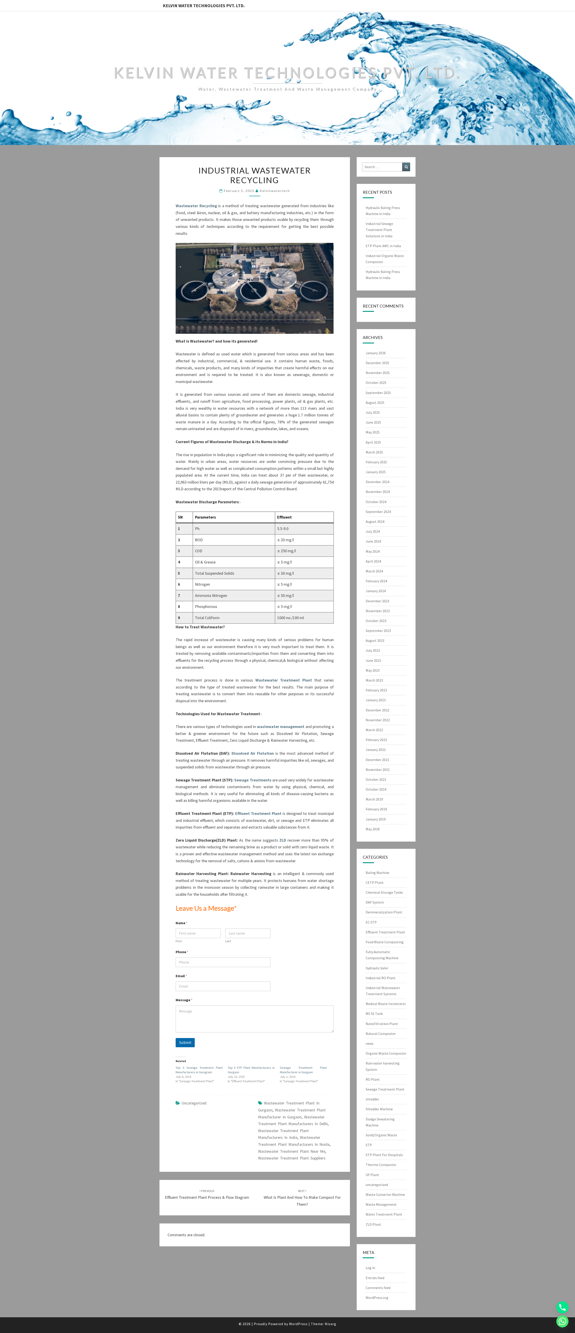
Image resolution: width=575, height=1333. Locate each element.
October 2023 (376, 620)
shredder (372, 1099)
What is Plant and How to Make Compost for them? (302, 1198)
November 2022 (378, 720)
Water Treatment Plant (384, 1214)
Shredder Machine (379, 1109)
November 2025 (378, 372)
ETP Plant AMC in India (383, 246)
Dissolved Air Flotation (253, 753)
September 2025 (378, 392)
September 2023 (378, 630)
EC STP (371, 922)
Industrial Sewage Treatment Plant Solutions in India (379, 229)
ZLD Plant (373, 1224)
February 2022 (376, 739)
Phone (182, 952)
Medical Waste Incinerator (386, 1003)
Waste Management (381, 1204)
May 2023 (373, 670)
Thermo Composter (381, 1164)
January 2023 (376, 700)
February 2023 (376, 690)
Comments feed (378, 1287)
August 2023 (375, 640)
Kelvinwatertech (275, 191)
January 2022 (376, 749)
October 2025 (376, 382)
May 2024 (373, 551)
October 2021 (376, 779)
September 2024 (378, 511)
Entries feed (375, 1278)
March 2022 (374, 730)
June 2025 (373, 422)
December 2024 (377, 482)
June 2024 (373, 541)
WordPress (298, 1324)
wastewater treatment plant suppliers (291, 1158)
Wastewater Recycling (196, 205)
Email (181, 976)
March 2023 (374, 680)
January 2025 (376, 472)
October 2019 (376, 789)
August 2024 (375, 521)
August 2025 (375, 402)
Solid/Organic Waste (381, 1135)
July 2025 (373, 412)
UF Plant (372, 1174)
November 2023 (378, 611)
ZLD (283, 840)
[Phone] (562, 1307)
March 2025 (374, 452)
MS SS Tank (374, 1013)
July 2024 (373, 531)
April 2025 (373, 442)
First (179, 941)
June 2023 (373, 660)
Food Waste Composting (385, 942)
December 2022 (377, 710)
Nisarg (330, 1324)
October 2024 (376, 501)
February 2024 (376, 581)
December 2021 (377, 759)
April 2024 (373, 561)
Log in (370, 1267)
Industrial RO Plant (381, 978)
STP (369, 1145)
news (370, 1043)
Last (228, 941)
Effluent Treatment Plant (258, 813)
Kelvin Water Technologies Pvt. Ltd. (204, 5)
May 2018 (373, 829)
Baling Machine (377, 872)
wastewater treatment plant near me (291, 1151)
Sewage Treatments (252, 780)
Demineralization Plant (384, 912)
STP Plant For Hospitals (384, 1155)
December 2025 (377, 363)
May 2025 (373, 432)
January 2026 (376, 353)
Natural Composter (381, 1033)
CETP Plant (375, 882)
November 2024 (378, 491)
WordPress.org (377, 1297)
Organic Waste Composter (386, 1053)
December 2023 (377, 601)
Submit (185, 1042)
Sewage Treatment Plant (385, 1089)
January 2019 (376, 819)
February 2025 (376, 462)
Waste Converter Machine (385, 1194)
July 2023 (373, 650)
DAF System (375, 902)
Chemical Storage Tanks (384, 892)
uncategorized (193, 1103)
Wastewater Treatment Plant (283, 680)
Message (184, 1000)
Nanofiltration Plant (382, 1023)
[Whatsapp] (562, 1321)
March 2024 (374, 571)
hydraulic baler (377, 968)
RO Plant (373, 1079)
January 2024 (376, 591)
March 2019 (374, 799)
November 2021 (378, 769)
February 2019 (376, 809)
